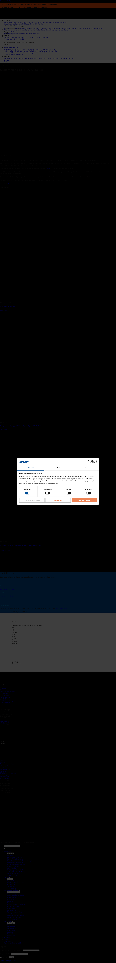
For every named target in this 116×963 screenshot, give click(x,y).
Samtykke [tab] (31, 468)
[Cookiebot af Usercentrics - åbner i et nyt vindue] (89, 461)
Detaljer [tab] (58, 468)
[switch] (47, 493)
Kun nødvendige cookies (32, 500)
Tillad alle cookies (84, 500)
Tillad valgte (58, 500)
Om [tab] (85, 468)
